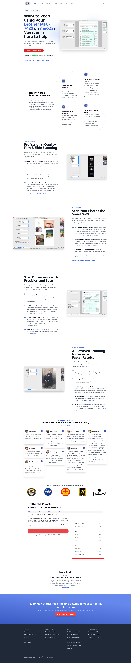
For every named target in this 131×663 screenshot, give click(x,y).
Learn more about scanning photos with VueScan (84, 260)
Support (62, 3)
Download (48, 3)
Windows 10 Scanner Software (74, 645)
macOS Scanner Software (73, 637)
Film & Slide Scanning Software (75, 632)
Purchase (55, 3)
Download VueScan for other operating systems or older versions (36, 60)
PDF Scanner (70, 640)
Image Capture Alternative (52, 632)
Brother (54, 518)
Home (41, 3)
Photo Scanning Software (73, 642)
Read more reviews (65, 425)
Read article (65, 587)
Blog (67, 3)
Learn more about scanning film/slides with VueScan (37, 193)
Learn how (34, 333)
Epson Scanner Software (94, 637)
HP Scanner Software (93, 634)
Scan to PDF (70, 648)
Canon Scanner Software (94, 632)
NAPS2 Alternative (50, 637)
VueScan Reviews (28, 640)
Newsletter (27, 637)
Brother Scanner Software (94, 640)
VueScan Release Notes (30, 634)
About (72, 3)
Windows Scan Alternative (52, 634)
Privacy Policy (27, 642)
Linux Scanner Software (73, 634)
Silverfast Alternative (50, 640)
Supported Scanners (29, 632)
